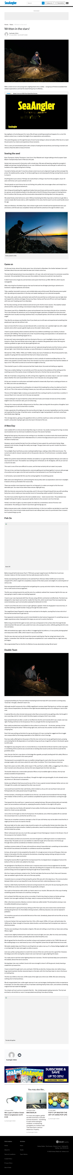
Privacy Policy (8, 1163)
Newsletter (60, 3)
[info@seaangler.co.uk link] (19, 1055)
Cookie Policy (8, 1158)
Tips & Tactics (24, 1154)
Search (43, 3)
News (11, 24)
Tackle (21, 1150)
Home (6, 24)
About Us (7, 1150)
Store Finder (7, 1167)
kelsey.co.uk (65, 1151)
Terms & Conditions (9, 1154)
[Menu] (67, 3)
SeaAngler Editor (14, 33)
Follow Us (49, 3)
